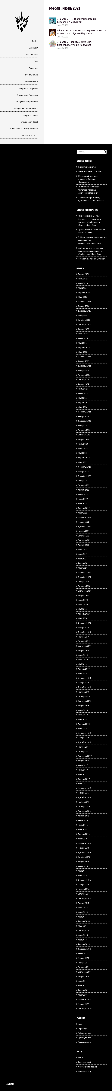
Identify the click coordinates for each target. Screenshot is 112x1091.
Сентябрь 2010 (85, 1008)
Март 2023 (82, 462)
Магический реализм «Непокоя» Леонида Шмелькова (87, 179)
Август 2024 (83, 384)
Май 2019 (82, 664)
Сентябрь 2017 (85, 756)
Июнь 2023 (83, 448)
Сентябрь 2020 (85, 591)
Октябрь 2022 (84, 485)
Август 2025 (83, 329)
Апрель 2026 (84, 292)
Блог (36, 61)
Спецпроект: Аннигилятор (26, 108)
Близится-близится (87, 167)
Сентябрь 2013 (85, 931)
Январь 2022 (83, 522)
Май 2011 (82, 986)
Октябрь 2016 (84, 807)
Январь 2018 (83, 738)
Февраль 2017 (84, 788)
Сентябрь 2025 (85, 324)
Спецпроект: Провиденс (27, 101)
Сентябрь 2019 (85, 646)
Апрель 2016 (84, 834)
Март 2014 (82, 926)
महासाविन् (81, 230)
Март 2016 (82, 839)
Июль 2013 (83, 935)
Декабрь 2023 (84, 421)
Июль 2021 (83, 550)
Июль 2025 (83, 334)
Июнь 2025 (83, 338)
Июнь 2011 (83, 981)
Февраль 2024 (84, 412)
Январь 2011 (83, 1004)
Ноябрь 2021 (83, 531)
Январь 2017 (83, 793)
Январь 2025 (83, 361)
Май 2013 (82, 940)
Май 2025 (82, 343)
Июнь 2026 (83, 283)
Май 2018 (82, 719)
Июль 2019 (83, 655)
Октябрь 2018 (84, 696)
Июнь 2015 (83, 866)
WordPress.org (84, 1071)
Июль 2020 (83, 600)
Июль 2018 (83, 710)
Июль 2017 (83, 765)
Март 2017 (82, 784)
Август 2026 (83, 274)
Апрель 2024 (84, 403)
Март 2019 (82, 673)
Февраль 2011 (84, 999)
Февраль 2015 (84, 880)
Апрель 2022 (84, 508)
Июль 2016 (83, 820)
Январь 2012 (83, 958)
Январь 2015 (83, 885)
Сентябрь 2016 (85, 811)
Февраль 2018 (84, 733)
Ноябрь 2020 (83, 582)
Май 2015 (82, 871)
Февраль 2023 (84, 467)
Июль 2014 (83, 908)
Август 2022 (83, 490)
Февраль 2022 (84, 517)
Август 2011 (83, 976)
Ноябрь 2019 (83, 637)
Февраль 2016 (84, 843)
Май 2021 (82, 559)
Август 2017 (83, 761)
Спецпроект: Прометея (27, 95)
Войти (80, 1058)
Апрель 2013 (84, 944)
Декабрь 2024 (84, 366)
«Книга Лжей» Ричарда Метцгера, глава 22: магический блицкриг (88, 190)
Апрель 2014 (84, 921)
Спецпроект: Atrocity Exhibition (24, 128)
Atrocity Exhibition (97, 259)
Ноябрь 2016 (83, 802)
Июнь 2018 (83, 715)
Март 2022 (82, 513)
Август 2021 (83, 545)
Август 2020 (83, 595)
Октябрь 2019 (84, 641)
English (35, 41)
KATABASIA (9, 1084)
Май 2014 (82, 917)
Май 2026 (82, 288)
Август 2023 (83, 439)
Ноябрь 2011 (83, 963)
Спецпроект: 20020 (29, 122)
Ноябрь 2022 (83, 481)
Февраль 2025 (84, 357)
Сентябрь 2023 (85, 435)
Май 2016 (82, 830)
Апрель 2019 (84, 669)
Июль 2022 (83, 494)
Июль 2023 (83, 444)
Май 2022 (82, 504)
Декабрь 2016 (84, 797)
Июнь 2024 (83, 393)
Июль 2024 (83, 389)
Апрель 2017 (84, 779)
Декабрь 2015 (84, 852)
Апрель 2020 (84, 614)
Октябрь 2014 (84, 894)
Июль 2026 (83, 279)
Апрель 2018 (84, 724)
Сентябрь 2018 (85, 701)
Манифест (33, 47)
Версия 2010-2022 (30, 135)
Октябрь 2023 (84, 430)
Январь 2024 (83, 416)
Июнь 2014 (83, 912)
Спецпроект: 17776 (29, 115)
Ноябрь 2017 (83, 747)
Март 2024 (82, 407)
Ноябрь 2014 (83, 889)
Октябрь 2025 (84, 320)
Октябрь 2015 (84, 857)
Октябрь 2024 (84, 375)
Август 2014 (83, 903)
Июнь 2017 (83, 770)
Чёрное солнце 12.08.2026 (90, 171)
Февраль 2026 (84, 302)
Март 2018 (82, 728)
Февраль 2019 (84, 678)
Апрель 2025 (84, 347)
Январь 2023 (83, 471)
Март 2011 (82, 995)
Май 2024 (82, 398)
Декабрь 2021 (84, 527)
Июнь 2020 (83, 605)
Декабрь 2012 (84, 949)
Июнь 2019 (83, 660)
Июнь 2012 (83, 953)
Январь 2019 (83, 683)
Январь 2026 (83, 306)
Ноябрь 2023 (83, 426)
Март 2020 (82, 618)
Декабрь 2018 (84, 687)
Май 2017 (82, 774)
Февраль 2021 (84, 572)
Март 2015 (82, 875)
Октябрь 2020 (84, 586)
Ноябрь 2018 (83, 692)
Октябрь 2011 (84, 967)
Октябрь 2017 (84, 751)
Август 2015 (83, 862)
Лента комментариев (87, 1067)
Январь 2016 (83, 848)
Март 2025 (82, 352)
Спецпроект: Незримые (27, 88)
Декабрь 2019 (84, 632)
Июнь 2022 (83, 499)
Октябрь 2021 (84, 536)
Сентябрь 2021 (85, 540)
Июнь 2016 (83, 825)
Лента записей (84, 1062)
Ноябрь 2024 (83, 370)
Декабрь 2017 (84, 742)
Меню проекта (31, 54)
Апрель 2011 (84, 990)
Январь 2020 (83, 627)
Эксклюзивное (31, 81)
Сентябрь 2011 (85, 972)
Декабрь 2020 (84, 577)
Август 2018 (83, 706)
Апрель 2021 (84, 563)
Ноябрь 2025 (83, 315)
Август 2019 (83, 650)
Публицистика (31, 74)
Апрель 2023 (84, 458)
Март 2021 (82, 568)
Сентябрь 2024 (85, 380)
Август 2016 (83, 816)
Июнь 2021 (83, 554)
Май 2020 (82, 609)
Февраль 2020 (84, 623)
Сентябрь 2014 (85, 898)
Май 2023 (82, 453)
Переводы (33, 68)
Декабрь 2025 (84, 311)
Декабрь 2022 (84, 476)
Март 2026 (82, 297)
